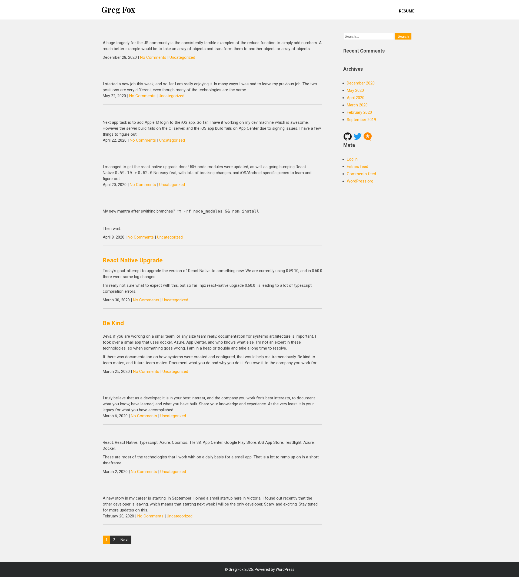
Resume (406, 11)
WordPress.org (360, 181)
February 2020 (359, 112)
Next (125, 539)
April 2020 (355, 97)
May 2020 (355, 90)
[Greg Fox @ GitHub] (348, 136)
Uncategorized (182, 57)
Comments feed (361, 173)
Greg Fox (118, 9)
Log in (352, 159)
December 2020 (361, 83)
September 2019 (361, 119)
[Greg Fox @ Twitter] (358, 136)
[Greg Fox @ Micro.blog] (368, 136)
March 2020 (357, 105)
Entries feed (357, 166)
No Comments (153, 57)
